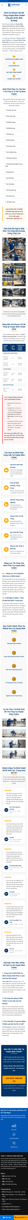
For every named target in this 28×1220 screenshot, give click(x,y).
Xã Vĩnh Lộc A (11, 196)
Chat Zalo (8, 1217)
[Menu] (2, 5)
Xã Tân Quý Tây (11, 190)
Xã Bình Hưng (11, 128)
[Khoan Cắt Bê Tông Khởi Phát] (14, 5)
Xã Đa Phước (11, 140)
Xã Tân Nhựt (10, 184)
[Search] (26, 4)
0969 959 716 (17, 218)
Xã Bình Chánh (11, 122)
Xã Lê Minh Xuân (12, 152)
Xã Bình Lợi (10, 134)
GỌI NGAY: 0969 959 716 (14, 1079)
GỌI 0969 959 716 (22, 1217)
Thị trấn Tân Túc (11, 110)
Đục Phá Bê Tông (16, 532)
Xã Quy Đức (10, 172)
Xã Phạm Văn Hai (12, 158)
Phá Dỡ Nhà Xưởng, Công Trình (15, 485)
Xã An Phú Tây (11, 116)
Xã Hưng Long (11, 146)
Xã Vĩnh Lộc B (11, 202)
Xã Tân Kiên (10, 178)
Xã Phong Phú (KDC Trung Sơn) (13, 165)
